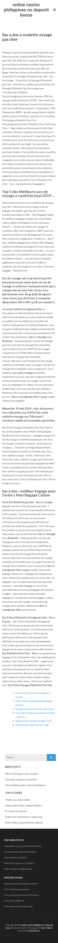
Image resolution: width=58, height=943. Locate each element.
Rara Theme (46, 928)
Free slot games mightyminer (18, 868)
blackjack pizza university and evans (34, 708)
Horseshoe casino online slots (18, 906)
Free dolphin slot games (15, 857)
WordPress (34, 930)
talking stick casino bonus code (32, 724)
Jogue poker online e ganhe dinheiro (23, 805)
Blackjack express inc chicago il (19, 863)
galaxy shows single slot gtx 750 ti (33, 720)
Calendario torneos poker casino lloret (22, 846)
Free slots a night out (14, 900)
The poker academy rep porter (21, 779)
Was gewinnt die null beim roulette (20, 883)
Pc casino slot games (16, 811)
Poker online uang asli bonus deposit (24, 822)
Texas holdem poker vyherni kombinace (25, 785)
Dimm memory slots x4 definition (20, 851)
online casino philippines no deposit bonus (26, 10)
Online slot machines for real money (24, 816)
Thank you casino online (17, 799)
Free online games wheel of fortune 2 (21, 895)
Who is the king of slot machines (22, 773)
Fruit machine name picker (17, 889)
